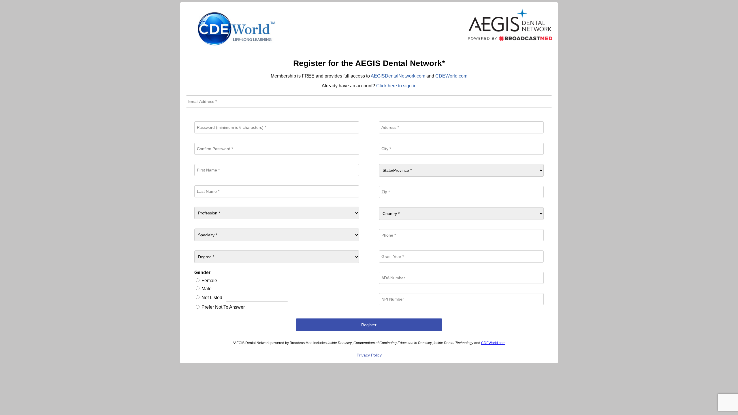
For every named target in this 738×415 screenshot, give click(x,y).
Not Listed (212, 297)
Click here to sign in (396, 85)
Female (209, 280)
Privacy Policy (369, 355)
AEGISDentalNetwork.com (398, 75)
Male (207, 288)
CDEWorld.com (451, 75)
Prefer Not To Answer (223, 307)
